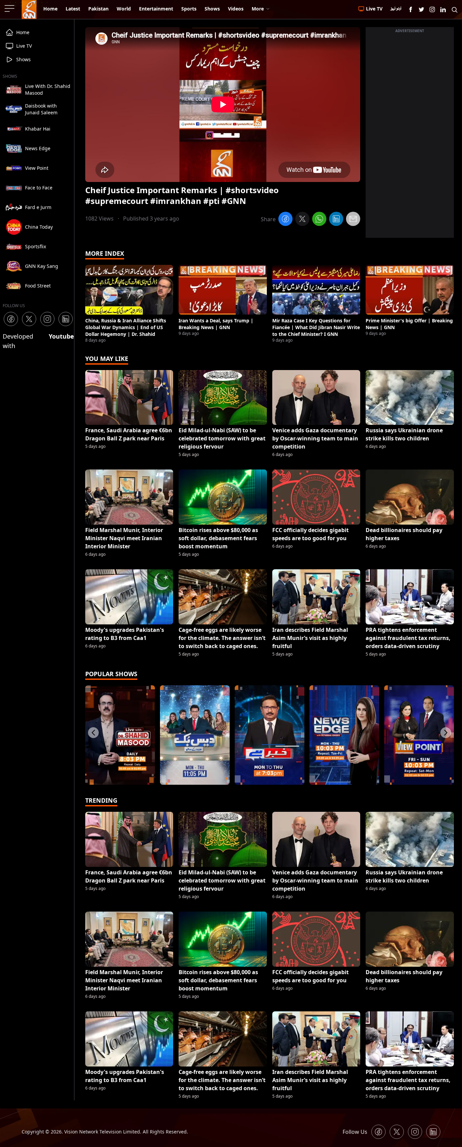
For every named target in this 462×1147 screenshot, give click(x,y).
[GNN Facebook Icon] (410, 9)
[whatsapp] (319, 220)
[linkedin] (336, 220)
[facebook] (285, 220)
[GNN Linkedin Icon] (443, 9)
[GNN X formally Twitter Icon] (421, 9)
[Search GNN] (454, 9)
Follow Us (355, 1131)
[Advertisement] (410, 136)
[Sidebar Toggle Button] (10, 8)
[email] (353, 220)
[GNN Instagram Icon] (432, 9)
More (258, 8)
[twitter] (302, 220)
